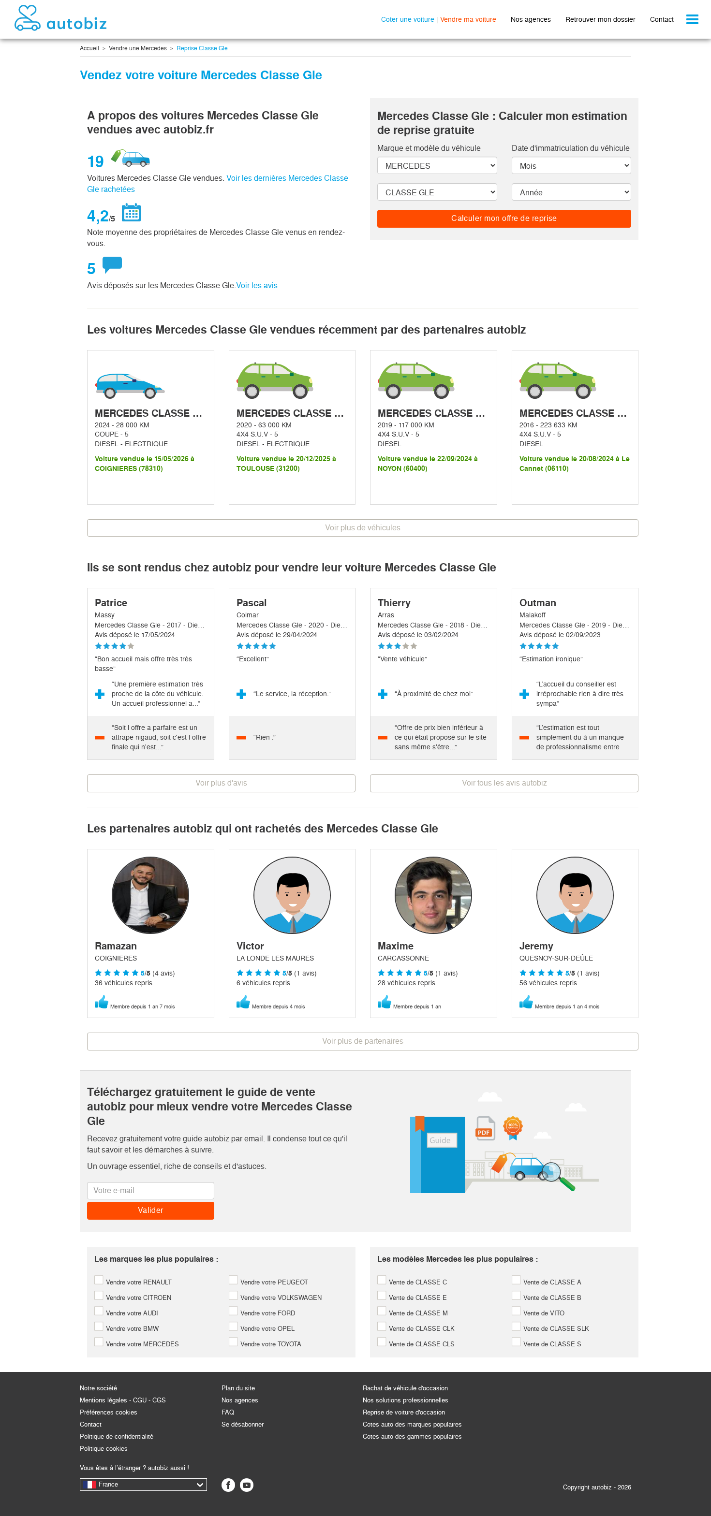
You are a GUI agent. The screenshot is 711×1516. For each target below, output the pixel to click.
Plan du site (238, 1388)
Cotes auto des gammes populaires (412, 1436)
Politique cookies (104, 1448)
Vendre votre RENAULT (138, 1282)
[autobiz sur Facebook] (228, 1485)
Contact (662, 19)
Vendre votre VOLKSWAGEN (280, 1297)
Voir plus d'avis (221, 782)
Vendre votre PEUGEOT (273, 1282)
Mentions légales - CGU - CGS (123, 1400)
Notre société (98, 1388)
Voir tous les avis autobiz (504, 782)
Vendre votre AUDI (131, 1313)
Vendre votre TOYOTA (269, 1344)
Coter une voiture (407, 19)
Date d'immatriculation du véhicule (571, 148)
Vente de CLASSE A (551, 1282)
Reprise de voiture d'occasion (404, 1412)
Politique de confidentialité (116, 1436)
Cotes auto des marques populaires (412, 1424)
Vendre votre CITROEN (137, 1297)
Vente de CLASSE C (417, 1282)
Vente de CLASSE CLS (421, 1344)
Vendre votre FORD (266, 1313)
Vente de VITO (542, 1313)
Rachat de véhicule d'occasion (405, 1388)
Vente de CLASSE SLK (555, 1328)
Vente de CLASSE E (417, 1297)
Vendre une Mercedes (138, 48)
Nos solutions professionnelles (405, 1400)
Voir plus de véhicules (362, 527)
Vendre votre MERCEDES (141, 1344)
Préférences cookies (108, 1412)
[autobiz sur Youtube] (246, 1485)
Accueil (89, 48)
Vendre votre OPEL (266, 1328)
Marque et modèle (429, 148)
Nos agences (531, 19)
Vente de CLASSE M (417, 1313)
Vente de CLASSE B (551, 1297)
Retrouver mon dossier (600, 19)
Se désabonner (243, 1424)
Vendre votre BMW (131, 1328)
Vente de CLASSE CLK (421, 1328)
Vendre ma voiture (468, 19)
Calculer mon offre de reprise (504, 218)
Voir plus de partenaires (362, 1041)
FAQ (228, 1412)
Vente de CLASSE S (551, 1344)
